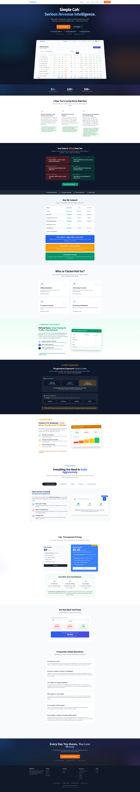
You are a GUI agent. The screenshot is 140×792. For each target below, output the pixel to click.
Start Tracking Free (63, 26)
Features (88, 2)
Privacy (97, 770)
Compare (97, 2)
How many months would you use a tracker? (59, 617)
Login (101, 2)
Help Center (48, 775)
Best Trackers (81, 772)
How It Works (77, 26)
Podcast (80, 778)
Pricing (92, 2)
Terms (97, 772)
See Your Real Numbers (69, 184)
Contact (64, 772)
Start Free (107, 2)
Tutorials (80, 776)
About (64, 770)
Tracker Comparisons (83, 770)
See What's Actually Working (69, 756)
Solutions (82, 2)
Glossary (80, 773)
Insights (80, 775)
